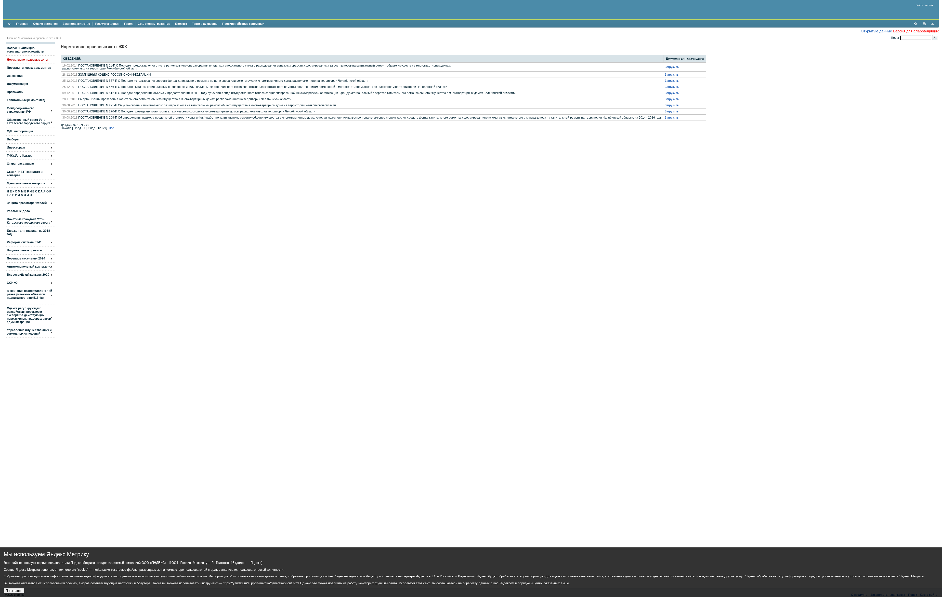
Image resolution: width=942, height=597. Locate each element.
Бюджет (181, 24)
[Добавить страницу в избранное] (915, 24)
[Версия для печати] (924, 24)
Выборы (13, 139)
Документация (17, 84)
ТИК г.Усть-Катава (19, 155)
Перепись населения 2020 (26, 258)
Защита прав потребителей (27, 203)
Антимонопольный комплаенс (29, 266)
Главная (22, 24)
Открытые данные (876, 31)
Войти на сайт (924, 5)
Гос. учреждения (107, 24)
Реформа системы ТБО (24, 242)
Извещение (15, 76)
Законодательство (76, 24)
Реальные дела (18, 211)
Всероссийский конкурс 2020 (28, 274)
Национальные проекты (24, 250)
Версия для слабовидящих (916, 31)
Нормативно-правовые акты (27, 59)
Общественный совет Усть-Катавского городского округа (28, 121)
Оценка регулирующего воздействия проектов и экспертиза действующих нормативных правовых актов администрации (29, 315)
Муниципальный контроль (26, 183)
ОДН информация (20, 131)
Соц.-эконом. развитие (154, 24)
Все (111, 128)
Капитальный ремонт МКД (26, 100)
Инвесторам (16, 147)
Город (128, 24)
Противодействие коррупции (243, 24)
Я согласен (14, 591)
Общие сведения (45, 24)
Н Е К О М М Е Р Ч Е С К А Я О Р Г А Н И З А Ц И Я (29, 193)
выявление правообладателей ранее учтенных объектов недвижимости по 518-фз (29, 294)
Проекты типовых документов (29, 67)
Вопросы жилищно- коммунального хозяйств (25, 49)
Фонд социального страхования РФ (20, 110)
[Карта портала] (932, 24)
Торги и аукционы (204, 24)
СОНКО (12, 283)
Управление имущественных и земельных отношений (29, 331)
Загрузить (672, 67)
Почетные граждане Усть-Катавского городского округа (28, 220)
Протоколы (15, 92)
